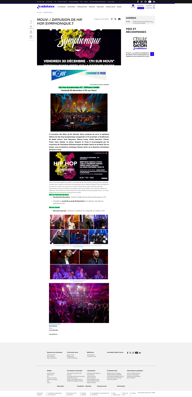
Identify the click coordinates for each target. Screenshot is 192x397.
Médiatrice (70, 356)
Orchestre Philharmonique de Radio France (76, 377)
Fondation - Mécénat (84, 386)
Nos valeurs (90, 375)
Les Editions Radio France (115, 376)
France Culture (62, 1)
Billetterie (149, 5)
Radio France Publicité (114, 375)
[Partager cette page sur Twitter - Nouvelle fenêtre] (115, 19)
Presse (119, 7)
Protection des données (71, 394)
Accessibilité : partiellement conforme (100, 394)
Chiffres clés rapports (93, 373)
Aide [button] (31, 23)
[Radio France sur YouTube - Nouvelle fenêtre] (149, 1)
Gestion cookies (83, 394)
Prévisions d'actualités (114, 378)
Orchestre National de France (74, 374)
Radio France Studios (114, 373)
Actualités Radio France (115, 352)
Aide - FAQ (70, 355)
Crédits (133, 393)
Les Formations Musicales (97, 1)
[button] (133, 6)
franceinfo (49, 1)
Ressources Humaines (54, 352)
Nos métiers (51, 356)
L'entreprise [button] (62, 7)
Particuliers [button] (71, 7)
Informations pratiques (135, 370)
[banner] (96, 1)
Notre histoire (91, 382)
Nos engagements (93, 379)
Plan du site (125, 394)
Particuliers (121, 386)
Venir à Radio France (133, 373)
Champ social (110, 7)
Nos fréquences (116, 394)
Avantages (140, 8)
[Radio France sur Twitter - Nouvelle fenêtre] (142, 1)
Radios (49, 370)
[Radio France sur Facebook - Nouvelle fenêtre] (138, 1)
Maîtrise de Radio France (75, 381)
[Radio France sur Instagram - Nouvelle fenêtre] (145, 1)
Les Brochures (91, 356)
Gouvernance (91, 376)
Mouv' (86, 1)
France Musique (73, 1)
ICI (55, 1)
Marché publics (112, 379)
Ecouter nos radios (133, 375)
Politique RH (51, 355)
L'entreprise (91, 370)
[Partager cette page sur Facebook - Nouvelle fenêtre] (111, 19)
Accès (31, 33)
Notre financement (93, 381)
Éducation (100, 7)
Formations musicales (74, 370)
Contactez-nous (72, 352)
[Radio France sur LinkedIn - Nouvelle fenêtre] (140, 353)
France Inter (40, 1)
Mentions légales (40, 394)
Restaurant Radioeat (133, 376)
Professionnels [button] (82, 7)
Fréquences (31, 28)
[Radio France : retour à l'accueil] (45, 6)
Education (60, 386)
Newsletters (140, 5)
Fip (81, 1)
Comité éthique (72, 358)
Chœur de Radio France (74, 379)
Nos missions (91, 378)
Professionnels (112, 370)
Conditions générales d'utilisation (55, 394)
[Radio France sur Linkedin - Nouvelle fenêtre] (154, 1)
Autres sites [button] (110, 1)
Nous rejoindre (52, 358)
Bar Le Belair (131, 378)
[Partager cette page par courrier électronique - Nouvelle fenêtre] (119, 19)
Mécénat (92, 7)
